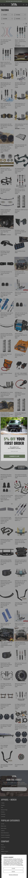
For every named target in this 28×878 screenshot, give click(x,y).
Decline (13, 871)
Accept (13, 868)
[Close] (25, 418)
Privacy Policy (20, 864)
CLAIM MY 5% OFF (14, 456)
